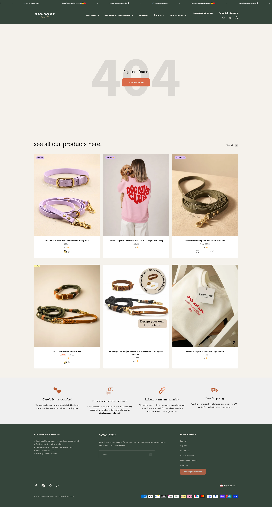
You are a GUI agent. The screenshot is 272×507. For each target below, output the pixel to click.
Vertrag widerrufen (193, 471)
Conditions (185, 450)
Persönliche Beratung (228, 13)
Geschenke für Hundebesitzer (118, 15)
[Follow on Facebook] (36, 486)
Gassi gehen (91, 15)
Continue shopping (136, 82)
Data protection (187, 455)
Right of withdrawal (188, 460)
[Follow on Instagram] (43, 486)
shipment (184, 465)
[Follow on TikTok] (58, 486)
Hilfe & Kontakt (177, 15)
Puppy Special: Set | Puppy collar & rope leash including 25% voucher (136, 353)
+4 (212, 252)
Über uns (158, 15)
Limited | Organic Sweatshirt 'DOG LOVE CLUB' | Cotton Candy (136, 240)
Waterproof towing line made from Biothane (205, 240)
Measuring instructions (203, 13)
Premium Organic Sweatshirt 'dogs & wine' (205, 351)
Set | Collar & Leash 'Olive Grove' (66, 351)
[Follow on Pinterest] (50, 486)
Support (183, 441)
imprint (183, 445)
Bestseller (143, 15)
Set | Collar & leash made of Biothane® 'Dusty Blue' (67, 240)
